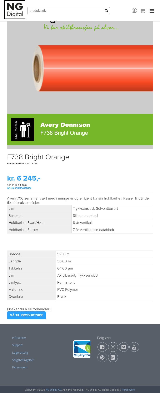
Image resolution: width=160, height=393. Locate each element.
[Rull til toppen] (151, 384)
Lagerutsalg (20, 352)
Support (17, 345)
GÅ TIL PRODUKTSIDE (19, 187)
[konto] (134, 10)
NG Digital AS (53, 389)
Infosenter (19, 338)
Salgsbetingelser (23, 360)
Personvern (20, 367)
